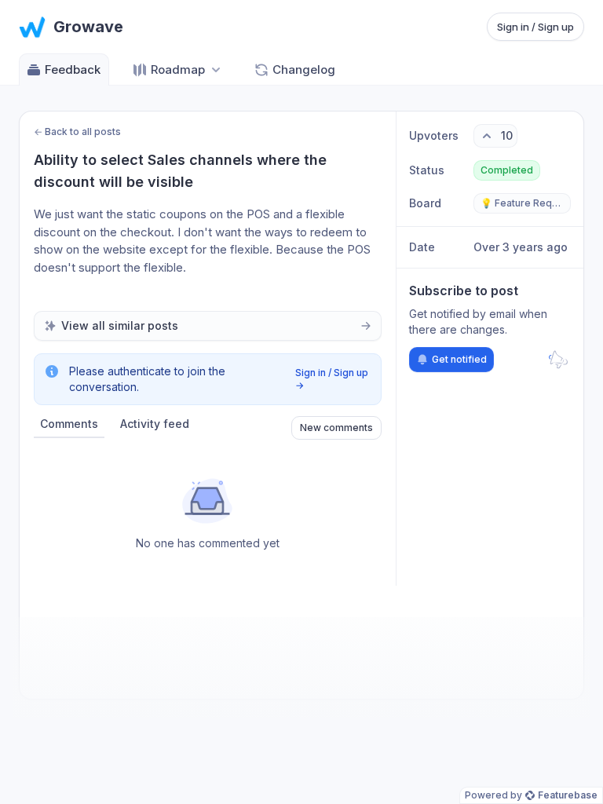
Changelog (303, 69)
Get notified (459, 359)
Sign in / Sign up (535, 26)
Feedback (72, 69)
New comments (336, 427)
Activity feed (154, 423)
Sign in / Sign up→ (331, 379)
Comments (69, 423)
